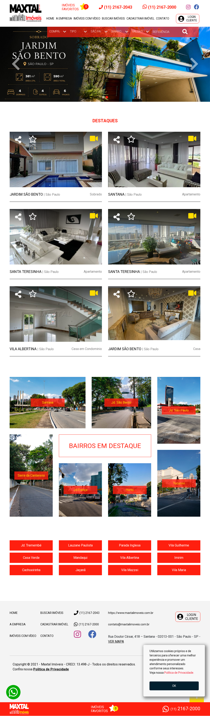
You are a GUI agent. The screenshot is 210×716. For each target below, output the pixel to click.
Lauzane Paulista (80, 545)
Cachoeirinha (31, 570)
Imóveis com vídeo (87, 18)
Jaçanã (80, 570)
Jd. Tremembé (31, 545)
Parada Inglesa (129, 545)
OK (174, 685)
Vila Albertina (129, 558)
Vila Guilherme (179, 545)
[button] (16, 64)
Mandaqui (80, 558)
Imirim (178, 558)
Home (50, 18)
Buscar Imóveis (51, 613)
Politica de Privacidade (51, 669)
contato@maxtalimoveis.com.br (129, 624)
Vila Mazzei (129, 570)
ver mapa (116, 642)
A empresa (64, 18)
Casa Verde (31, 558)
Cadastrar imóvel (140, 18)
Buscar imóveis (113, 18)
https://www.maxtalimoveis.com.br (130, 613)
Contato (162, 18)
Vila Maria (179, 570)
